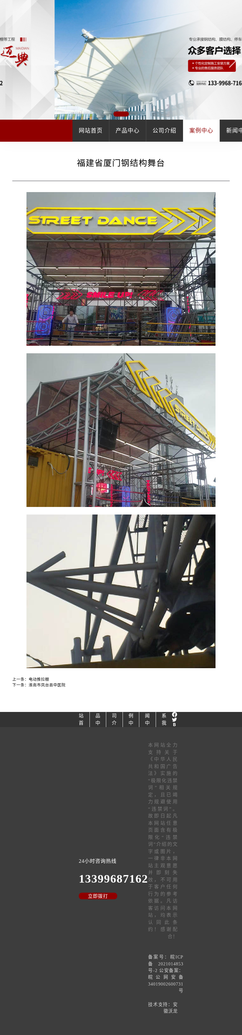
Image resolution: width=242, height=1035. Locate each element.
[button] (233, 61)
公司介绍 (164, 131)
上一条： (30, 679)
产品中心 (128, 131)
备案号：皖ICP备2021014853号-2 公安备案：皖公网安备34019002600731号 (165, 973)
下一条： (39, 685)
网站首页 (91, 131)
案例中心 (201, 131)
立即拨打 (98, 896)
